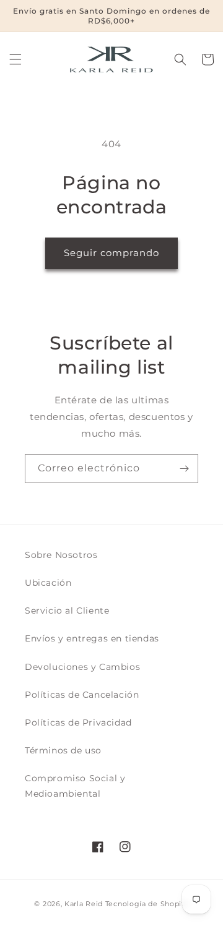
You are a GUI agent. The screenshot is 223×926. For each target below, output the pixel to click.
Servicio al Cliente (67, 610)
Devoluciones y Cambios (82, 666)
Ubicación (48, 582)
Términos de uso (63, 750)
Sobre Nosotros (61, 554)
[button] (15, 59)
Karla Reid (83, 903)
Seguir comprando (111, 253)
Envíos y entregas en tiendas (92, 638)
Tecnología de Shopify (147, 903)
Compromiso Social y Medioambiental (75, 786)
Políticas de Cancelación (82, 694)
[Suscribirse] (184, 468)
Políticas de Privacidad (78, 722)
